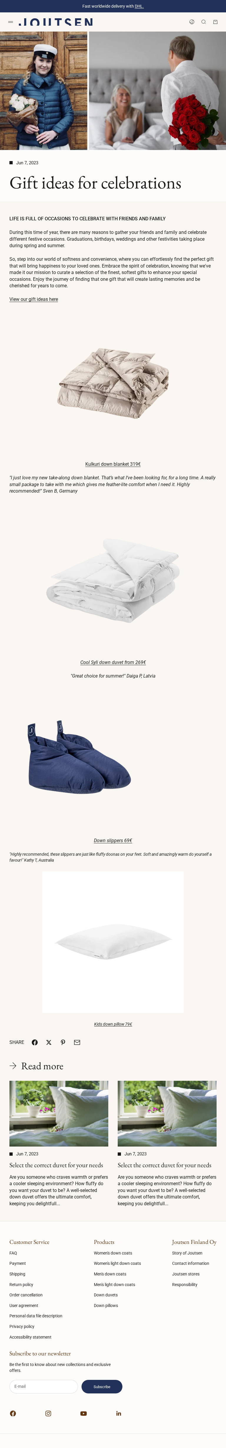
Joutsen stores (186, 1274)
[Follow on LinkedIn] (118, 1413)
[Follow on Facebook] (12, 1413)
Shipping (17, 1274)
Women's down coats (113, 1253)
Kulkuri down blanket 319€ (113, 464)
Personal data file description (35, 1315)
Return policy (21, 1284)
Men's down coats (110, 1274)
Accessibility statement (30, 1337)
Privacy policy (21, 1326)
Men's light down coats (114, 1284)
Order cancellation (26, 1295)
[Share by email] (77, 1042)
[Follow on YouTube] (83, 1413)
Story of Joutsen (187, 1253)
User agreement (23, 1305)
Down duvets (106, 1295)
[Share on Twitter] (48, 1042)
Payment (17, 1263)
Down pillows (106, 1305)
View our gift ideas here (33, 299)
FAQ (13, 1253)
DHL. (139, 6)
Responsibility (184, 1284)
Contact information (190, 1263)
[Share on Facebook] (34, 1042)
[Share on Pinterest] (63, 1042)
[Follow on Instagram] (48, 1413)
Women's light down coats (117, 1263)
